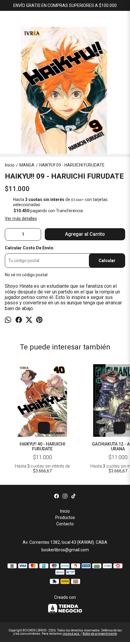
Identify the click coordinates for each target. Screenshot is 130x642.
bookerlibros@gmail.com (65, 549)
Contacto (65, 523)
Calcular (107, 260)
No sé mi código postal (26, 274)
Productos (65, 517)
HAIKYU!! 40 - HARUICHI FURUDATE (42, 446)
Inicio (65, 511)
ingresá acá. (72, 633)
